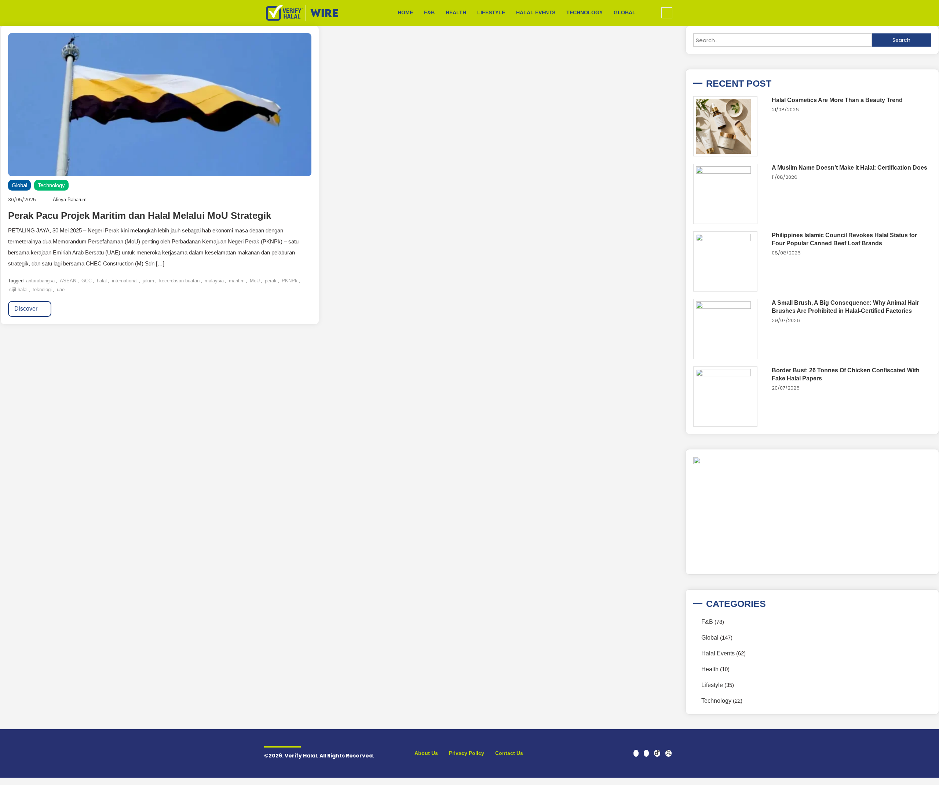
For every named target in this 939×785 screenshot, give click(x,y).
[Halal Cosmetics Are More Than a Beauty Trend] (725, 126)
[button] (666, 12)
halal (102, 280)
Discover (26, 308)
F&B (429, 12)
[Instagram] (646, 753)
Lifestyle (491, 12)
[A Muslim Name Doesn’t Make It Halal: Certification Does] (725, 194)
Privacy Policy (466, 753)
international (125, 280)
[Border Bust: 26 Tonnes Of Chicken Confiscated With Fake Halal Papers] (725, 396)
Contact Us (509, 753)
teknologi (42, 289)
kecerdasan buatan (179, 280)
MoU (255, 280)
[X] (668, 753)
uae (61, 289)
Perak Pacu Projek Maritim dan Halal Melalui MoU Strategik (139, 215)
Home (405, 12)
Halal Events (535, 12)
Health (456, 12)
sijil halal (18, 289)
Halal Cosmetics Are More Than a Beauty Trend (837, 100)
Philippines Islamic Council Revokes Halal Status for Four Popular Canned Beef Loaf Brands (844, 239)
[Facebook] (636, 753)
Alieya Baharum (70, 199)
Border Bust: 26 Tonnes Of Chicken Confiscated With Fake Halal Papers (846, 374)
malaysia (214, 280)
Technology (584, 12)
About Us (426, 753)
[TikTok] (657, 753)
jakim (148, 280)
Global (625, 12)
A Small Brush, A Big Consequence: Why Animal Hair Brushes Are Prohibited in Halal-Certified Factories (845, 307)
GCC (86, 280)
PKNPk (289, 280)
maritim (237, 280)
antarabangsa (40, 280)
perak (271, 280)
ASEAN (68, 280)
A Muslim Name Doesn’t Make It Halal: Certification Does (849, 167)
